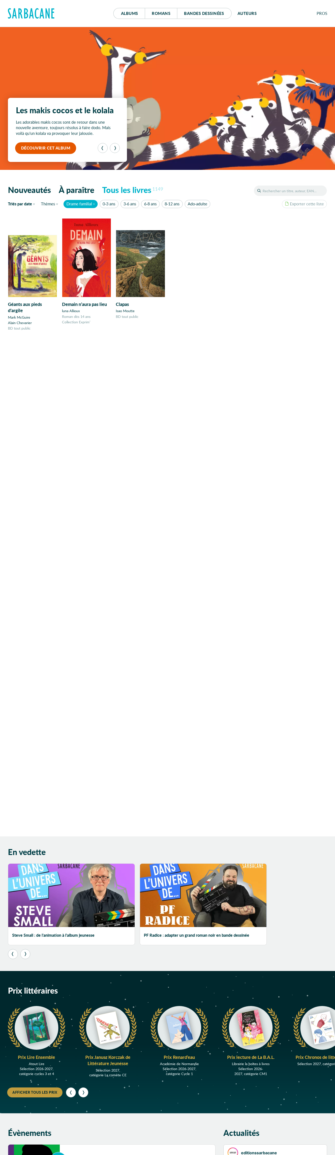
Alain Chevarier (20, 322)
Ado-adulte (197, 204)
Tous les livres (132, 189)
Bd (204, 13)
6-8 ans (150, 204)
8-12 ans (172, 204)
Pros (322, 13)
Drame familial (79, 204)
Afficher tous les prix (34, 1092)
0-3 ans (109, 204)
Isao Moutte (125, 310)
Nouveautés (29, 189)
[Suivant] (115, 148)
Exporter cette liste (307, 204)
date (22, 204)
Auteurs (247, 13)
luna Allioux (71, 310)
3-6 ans (129, 204)
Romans (161, 13)
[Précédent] (103, 148)
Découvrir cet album (45, 148)
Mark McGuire (19, 317)
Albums (129, 13)
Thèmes (48, 204)
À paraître (76, 189)
